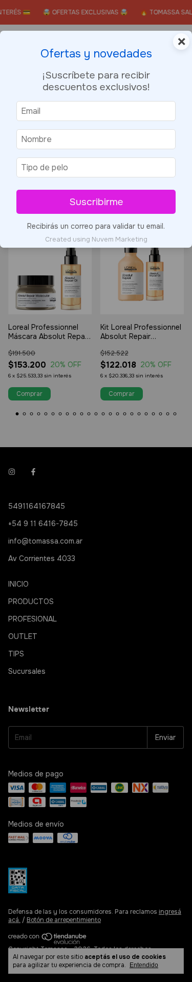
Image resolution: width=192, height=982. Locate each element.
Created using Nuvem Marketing (96, 239)
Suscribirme (96, 201)
